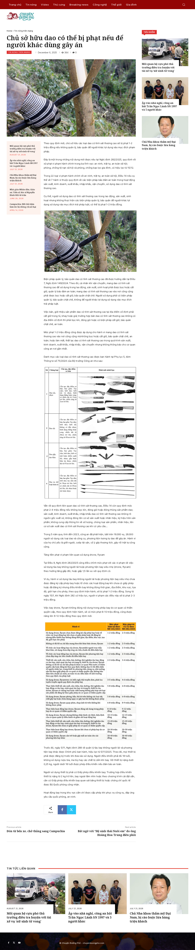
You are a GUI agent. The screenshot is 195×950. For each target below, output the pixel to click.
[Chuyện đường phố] (97, 16)
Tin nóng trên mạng (23, 31)
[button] (183, 4)
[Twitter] (71, 809)
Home (9, 31)
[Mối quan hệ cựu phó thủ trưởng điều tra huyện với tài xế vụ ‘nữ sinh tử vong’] (165, 52)
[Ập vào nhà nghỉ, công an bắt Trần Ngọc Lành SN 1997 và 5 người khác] (165, 91)
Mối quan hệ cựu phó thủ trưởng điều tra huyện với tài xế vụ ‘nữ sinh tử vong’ (22, 149)
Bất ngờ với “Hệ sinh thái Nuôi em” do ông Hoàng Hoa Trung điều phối (107, 833)
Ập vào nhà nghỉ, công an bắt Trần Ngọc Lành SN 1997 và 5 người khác (23, 163)
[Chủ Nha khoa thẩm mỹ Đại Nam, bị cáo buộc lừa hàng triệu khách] (165, 130)
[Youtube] (19, 943)
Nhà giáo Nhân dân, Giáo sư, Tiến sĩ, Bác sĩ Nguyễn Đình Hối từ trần (22, 192)
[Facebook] (62, 809)
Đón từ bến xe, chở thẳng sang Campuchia (36, 831)
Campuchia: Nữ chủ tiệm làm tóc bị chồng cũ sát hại (23, 205)
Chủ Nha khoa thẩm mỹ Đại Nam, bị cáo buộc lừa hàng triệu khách (23, 178)
